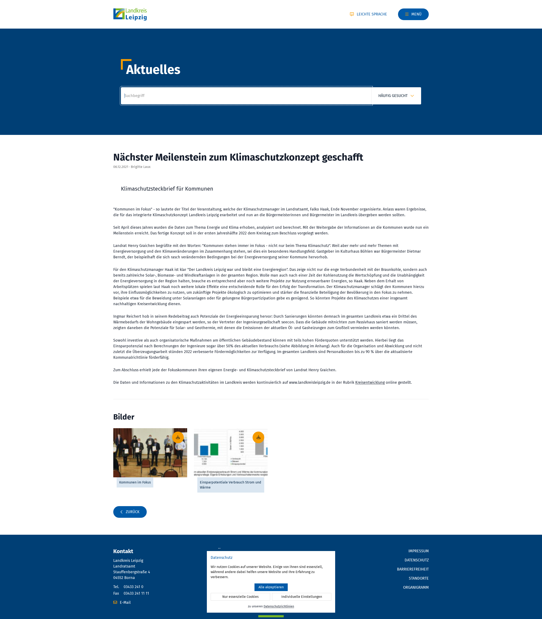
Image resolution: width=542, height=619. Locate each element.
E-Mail (125, 602)
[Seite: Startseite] (130, 14)
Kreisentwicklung (370, 382)
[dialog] (271, 581)
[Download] (150, 452)
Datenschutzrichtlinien (279, 606)
